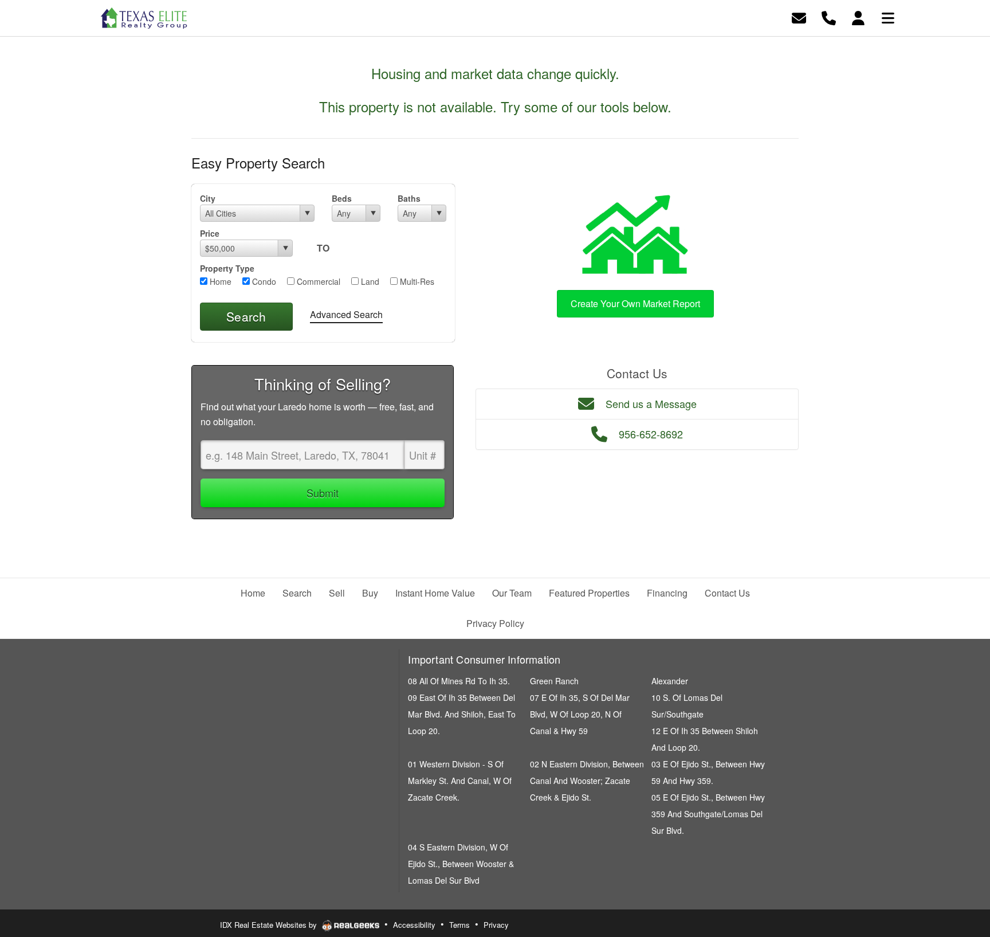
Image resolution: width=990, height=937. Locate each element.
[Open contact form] (799, 16)
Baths (409, 198)
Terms (459, 924)
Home (219, 281)
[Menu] (888, 16)
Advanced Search (346, 314)
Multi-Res (416, 281)
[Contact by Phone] (829, 16)
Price (209, 233)
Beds (342, 198)
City (207, 198)
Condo (263, 281)
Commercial (317, 281)
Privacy (496, 924)
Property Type (227, 268)
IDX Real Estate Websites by (269, 924)
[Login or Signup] (858, 16)
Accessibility (414, 924)
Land (369, 281)
